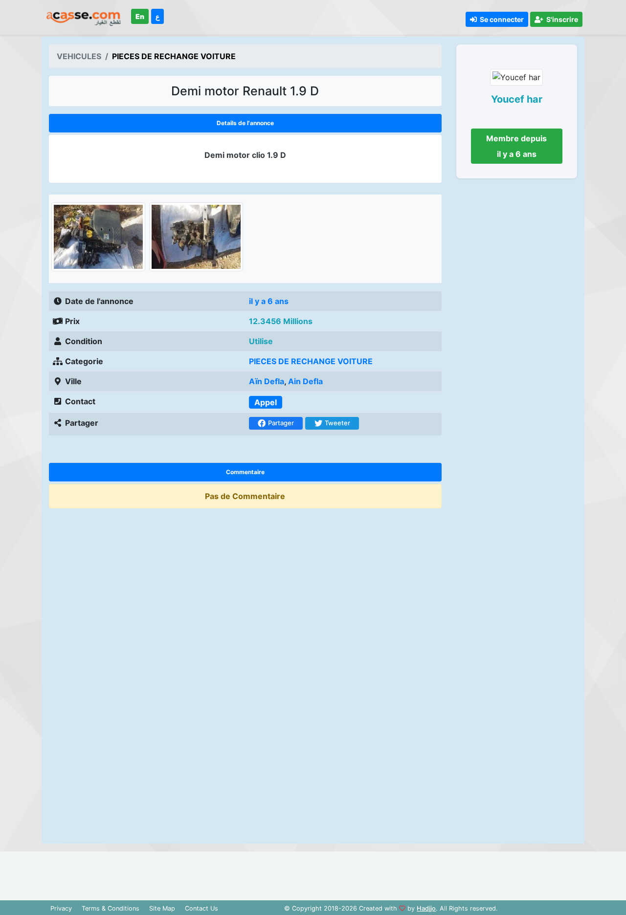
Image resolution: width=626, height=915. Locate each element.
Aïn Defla (266, 381)
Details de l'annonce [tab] (245, 123)
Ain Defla (305, 381)
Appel (265, 402)
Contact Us (201, 908)
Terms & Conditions (110, 908)
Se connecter (500, 19)
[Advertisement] (517, 514)
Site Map (162, 908)
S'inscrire (560, 19)
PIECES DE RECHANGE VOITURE (311, 361)
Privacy (61, 908)
